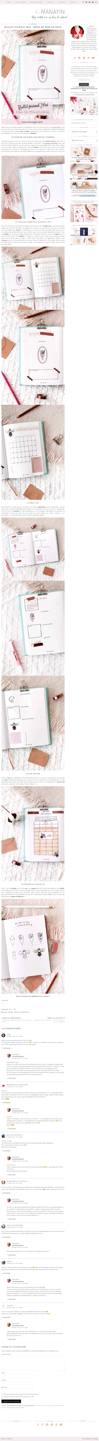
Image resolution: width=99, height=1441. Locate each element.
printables (4, 240)
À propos (61, 2)
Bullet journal (37, 2)
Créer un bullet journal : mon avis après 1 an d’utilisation (49, 1020)
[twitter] (38, 1424)
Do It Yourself (21, 2)
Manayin (15, 1054)
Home (9, 2)
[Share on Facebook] (10, 1009)
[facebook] (79, 57)
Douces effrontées (15, 1225)
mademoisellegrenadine (17, 1084)
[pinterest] (84, 57)
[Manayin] (49, 10)
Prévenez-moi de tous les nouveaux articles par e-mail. (19, 1396)
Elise (9, 1034)
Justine (10, 1305)
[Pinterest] (86, 2)
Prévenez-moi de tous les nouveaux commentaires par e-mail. (21, 1394)
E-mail (3, 1380)
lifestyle (16, 1012)
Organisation (24, 1012)
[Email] (93, 2)
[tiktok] (88, 57)
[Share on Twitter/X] (12, 1009)
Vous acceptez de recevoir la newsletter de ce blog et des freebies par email (84, 88)
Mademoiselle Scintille (17, 1181)
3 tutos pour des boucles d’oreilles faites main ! (16, 1020)
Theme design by (90, 1438)
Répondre (7, 1048)
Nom (3, 1373)
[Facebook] (89, 2)
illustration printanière (51, 143)
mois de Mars (55, 127)
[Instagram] (83, 2)
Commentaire (6, 1354)
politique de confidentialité (85, 94)
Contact (73, 2)
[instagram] (75, 57)
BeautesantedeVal (15, 1135)
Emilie (9, 1261)
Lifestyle (50, 2)
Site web (4, 1387)
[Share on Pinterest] (15, 1009)
